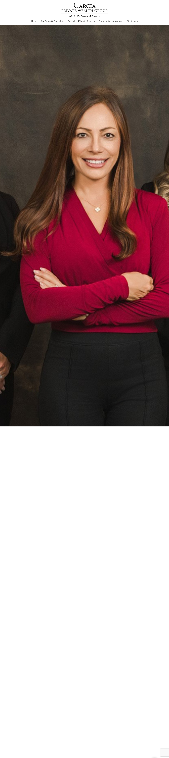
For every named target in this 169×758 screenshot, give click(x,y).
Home (34, 21)
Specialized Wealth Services (81, 21)
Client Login (132, 21)
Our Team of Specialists (52, 21)
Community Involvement (110, 21)
